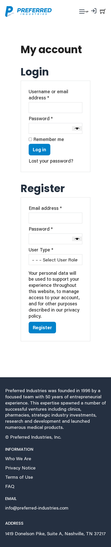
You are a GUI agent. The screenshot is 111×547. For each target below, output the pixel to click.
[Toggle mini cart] (103, 11)
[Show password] (77, 128)
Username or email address (48, 95)
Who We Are (18, 458)
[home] (28, 11)
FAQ (9, 486)
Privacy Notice (20, 468)
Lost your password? (51, 161)
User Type (41, 250)
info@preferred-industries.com (36, 508)
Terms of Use (19, 477)
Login (86, 11)
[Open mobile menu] (81, 12)
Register (42, 327)
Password (50, 118)
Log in (39, 149)
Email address (55, 208)
